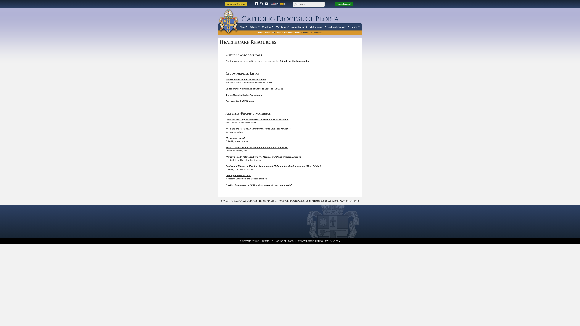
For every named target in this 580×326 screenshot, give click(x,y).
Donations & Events (236, 4)
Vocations (281, 27)
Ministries (267, 27)
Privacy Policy (305, 241)
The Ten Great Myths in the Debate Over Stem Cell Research (257, 119)
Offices (253, 27)
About (243, 27)
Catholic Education (337, 27)
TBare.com (334, 241)
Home (260, 33)
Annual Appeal (344, 4)
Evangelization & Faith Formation (307, 27)
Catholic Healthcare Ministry (288, 33)
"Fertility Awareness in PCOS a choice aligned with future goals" (259, 185)
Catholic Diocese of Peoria (290, 19)
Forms (354, 27)
